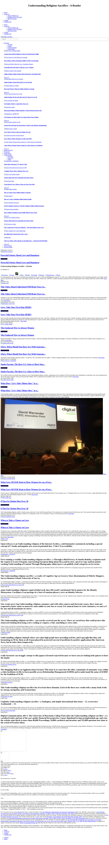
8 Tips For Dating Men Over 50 (14, 501)
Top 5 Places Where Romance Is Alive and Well (17, 138)
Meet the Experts (12, 18)
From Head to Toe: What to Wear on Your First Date (19, 184)
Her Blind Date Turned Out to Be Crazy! (16, 234)
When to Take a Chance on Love (15, 520)
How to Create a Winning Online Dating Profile (18, 199)
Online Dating (8, 155)
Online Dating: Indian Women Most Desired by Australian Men (22, 74)
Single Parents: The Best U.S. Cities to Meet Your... (23, 364)
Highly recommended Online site (29, 822)
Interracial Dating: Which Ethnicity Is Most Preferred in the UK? (23, 110)
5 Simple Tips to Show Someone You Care (16, 171)
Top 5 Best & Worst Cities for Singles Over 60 (17, 132)
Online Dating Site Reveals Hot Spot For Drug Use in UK (20, 97)
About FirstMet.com (12, 15)
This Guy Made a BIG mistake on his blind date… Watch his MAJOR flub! (25, 241)
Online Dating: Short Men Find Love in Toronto (18, 82)
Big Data (6, 43)
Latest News (7, 153)
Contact (6, 20)
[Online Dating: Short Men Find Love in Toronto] (13, 79)
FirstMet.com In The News (14, 17)
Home (5, 12)
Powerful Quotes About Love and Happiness (20, 255)
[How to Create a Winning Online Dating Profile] (8, 196)
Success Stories (8, 247)
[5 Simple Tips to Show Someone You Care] (15, 167)
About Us (6, 14)
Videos (9, 159)
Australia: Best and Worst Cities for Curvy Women (19, 67)
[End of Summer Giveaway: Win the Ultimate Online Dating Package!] (11, 202)
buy (2, 815)
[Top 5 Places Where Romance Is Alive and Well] (14, 135)
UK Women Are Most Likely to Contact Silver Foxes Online (21, 117)
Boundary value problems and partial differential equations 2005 (64, 816)
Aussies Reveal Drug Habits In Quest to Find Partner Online (21, 54)
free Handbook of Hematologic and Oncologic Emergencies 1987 (60, 812)
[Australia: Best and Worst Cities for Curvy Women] (18, 64)
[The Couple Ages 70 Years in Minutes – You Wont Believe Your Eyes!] (10, 224)
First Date (10, 156)
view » (6, 769)
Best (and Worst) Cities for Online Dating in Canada (19, 89)
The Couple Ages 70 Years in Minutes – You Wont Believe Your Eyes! (24, 227)
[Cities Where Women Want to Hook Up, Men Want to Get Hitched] (22, 142)
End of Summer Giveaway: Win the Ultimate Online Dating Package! (24, 206)
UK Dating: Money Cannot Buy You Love (16, 104)
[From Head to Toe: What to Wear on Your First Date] (9, 181)
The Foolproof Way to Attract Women (17, 328)
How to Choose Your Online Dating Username (17, 192)
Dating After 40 (8, 150)
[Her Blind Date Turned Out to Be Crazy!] (14, 231)
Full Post (19, 812)
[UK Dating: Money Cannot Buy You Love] (11, 100)
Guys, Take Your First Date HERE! (16, 307)
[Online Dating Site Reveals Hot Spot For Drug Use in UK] (13, 94)
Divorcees (7, 152)
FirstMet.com (7, 22)
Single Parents (8, 245)
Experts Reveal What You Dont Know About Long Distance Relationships (25, 125)
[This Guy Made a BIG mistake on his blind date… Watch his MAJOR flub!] (7, 237)
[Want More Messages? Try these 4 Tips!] (11, 161)
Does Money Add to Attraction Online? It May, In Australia (21, 60)
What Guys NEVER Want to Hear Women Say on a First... (26, 482)
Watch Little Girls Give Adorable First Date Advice (18, 177)
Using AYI (10, 158)
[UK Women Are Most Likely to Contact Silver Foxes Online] (11, 114)
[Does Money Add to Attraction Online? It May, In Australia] (15, 57)
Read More (7, 300)
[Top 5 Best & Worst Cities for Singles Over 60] (10, 128)
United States (11, 49)
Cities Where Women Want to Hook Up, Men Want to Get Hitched (23, 145)
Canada (9, 46)
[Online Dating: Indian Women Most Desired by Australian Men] (12, 70)
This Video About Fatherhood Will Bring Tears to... (23, 287)
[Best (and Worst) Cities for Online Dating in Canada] (11, 85)
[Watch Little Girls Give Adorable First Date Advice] (12, 174)
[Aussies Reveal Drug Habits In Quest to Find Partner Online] (12, 50)
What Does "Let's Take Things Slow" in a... (19, 383)
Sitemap (6, 837)
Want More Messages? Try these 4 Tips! (15, 164)
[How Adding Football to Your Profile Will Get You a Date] (11, 209)
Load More (4, 729)
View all (6, 77)
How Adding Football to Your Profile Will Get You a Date (20, 212)
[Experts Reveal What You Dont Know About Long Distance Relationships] (12, 122)
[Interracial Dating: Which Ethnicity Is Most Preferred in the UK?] (9, 107)
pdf (38, 816)
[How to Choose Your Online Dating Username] (10, 189)
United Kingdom (12, 47)
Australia (9, 44)
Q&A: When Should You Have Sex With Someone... (23, 347)
